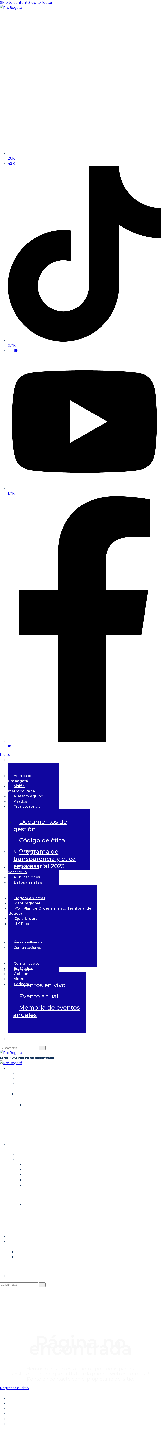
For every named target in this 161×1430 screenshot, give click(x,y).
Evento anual (39, 996)
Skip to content (13, 2)
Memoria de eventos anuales (46, 1011)
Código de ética (42, 840)
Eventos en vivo (42, 985)
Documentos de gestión (40, 825)
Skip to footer (40, 2)
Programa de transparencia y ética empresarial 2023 (44, 859)
